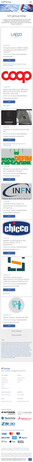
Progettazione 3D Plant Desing (16, 351)
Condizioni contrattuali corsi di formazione (19, 450)
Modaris (3, 349)
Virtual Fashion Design (6, 357)
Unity (2, 356)
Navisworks (12, 349)
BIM (21, 64)
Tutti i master (20, 394)
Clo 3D (25, 344)
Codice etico (4, 380)
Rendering (5, 66)
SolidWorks (18, 354)
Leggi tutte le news (6, 401)
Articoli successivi (16, 335)
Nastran (7, 349)
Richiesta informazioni (23, 401)
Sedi (18, 382)
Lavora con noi (5, 388)
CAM (14, 344)
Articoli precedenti (16, 331)
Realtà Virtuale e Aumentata (12, 353)
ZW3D (13, 357)
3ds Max (7, 64)
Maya (24, 64)
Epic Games (20, 345)
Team (2, 386)
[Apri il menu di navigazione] (31, 2)
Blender (11, 344)
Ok (30, 459)
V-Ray (22, 356)
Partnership (4, 382)
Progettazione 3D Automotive (16, 350)
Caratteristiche (21, 378)
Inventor (23, 144)
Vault (10, 145)
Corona (10, 345)
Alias (14, 342)
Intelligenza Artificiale (6, 347)
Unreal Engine (17, 356)
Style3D (29, 354)
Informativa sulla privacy (19, 449)
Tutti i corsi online (6, 394)
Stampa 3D (24, 354)
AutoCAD (8, 106)
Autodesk (18, 144)
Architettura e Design (15, 64)
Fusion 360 (25, 345)
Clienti (3, 384)
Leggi (9, 60)
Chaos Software (20, 344)
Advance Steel (9, 342)
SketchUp (11, 66)
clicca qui (23, 460)
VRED (26, 356)
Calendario (20, 380)
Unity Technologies (8, 356)
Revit (26, 353)
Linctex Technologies (21, 347)
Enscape (15, 345)
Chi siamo (4, 378)
